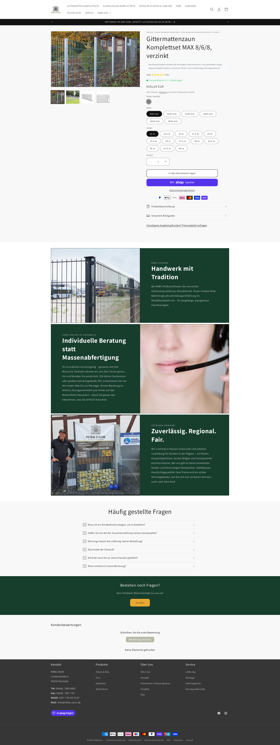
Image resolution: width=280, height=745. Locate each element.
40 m (181, 148)
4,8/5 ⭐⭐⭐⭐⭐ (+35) (157, 74)
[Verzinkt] (148, 101)
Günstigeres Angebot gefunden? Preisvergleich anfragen (176, 225)
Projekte (145, 689)
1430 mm (208, 113)
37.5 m (167, 148)
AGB (168, 740)
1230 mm (190, 113)
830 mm (154, 113)
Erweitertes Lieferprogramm (155, 683)
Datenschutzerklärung (115, 740)
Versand (163, 92)
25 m (168, 141)
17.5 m (195, 133)
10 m (152, 133)
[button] (103, 12)
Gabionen (101, 683)
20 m (210, 133)
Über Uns (145, 671)
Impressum (178, 740)
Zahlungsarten (193, 683)
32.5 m (211, 141)
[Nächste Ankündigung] (228, 22)
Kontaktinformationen (154, 740)
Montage (190, 677)
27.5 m (182, 141)
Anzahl (149, 155)
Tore (98, 677)
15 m (181, 133)
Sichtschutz (102, 689)
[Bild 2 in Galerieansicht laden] (72, 97)
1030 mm (172, 113)
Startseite (150, 32)
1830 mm (173, 121)
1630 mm (155, 121)
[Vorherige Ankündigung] (52, 22)
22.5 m (153, 141)
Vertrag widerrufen (195, 689)
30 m (197, 141)
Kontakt (145, 677)
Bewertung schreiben (140, 639)
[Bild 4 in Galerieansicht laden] (103, 97)
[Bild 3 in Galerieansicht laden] (88, 97)
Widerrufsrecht (135, 740)
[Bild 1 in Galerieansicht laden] (57, 97)
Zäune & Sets (102, 671)
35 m (152, 148)
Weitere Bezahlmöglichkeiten (182, 190)
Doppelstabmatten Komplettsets (167, 32)
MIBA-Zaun (98, 740)
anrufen (140, 602)
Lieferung (190, 671)
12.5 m (166, 133)
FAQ (143, 694)
